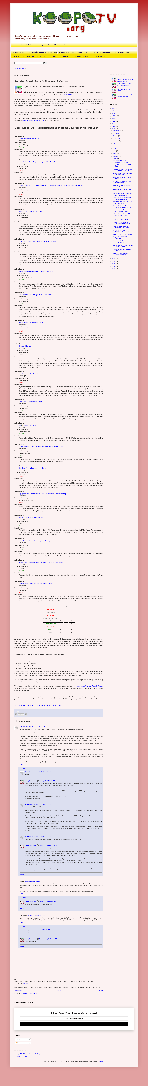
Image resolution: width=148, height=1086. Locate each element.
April (114, 151)
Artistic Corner (19, 52)
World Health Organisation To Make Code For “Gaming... (121, 226)
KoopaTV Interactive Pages (58, 45)
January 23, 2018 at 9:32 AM (37, 726)
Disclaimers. (26, 983)
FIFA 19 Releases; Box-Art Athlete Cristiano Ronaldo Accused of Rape (125, 79)
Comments (20, 1043)
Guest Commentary (33, 56)
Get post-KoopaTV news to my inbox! (74, 1023)
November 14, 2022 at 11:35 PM (48, 939)
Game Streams (81, 52)
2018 (113, 128)
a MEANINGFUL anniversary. (72, 95)
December (116, 131)
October (115, 136)
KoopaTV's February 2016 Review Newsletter (125, 95)
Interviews (52, 56)
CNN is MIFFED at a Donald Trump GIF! (31, 402)
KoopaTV (66, 56)
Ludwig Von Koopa (30, 781)
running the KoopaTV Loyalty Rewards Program (88, 686)
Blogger (101, 1061)
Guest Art (16, 56)
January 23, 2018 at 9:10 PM (42, 804)
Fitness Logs (64, 52)
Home (15, 45)
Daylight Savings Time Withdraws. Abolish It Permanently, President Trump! (43, 494)
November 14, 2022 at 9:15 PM (42, 930)
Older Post (100, 990)
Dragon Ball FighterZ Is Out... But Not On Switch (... (122, 173)
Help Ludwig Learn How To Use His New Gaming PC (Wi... (122, 169)
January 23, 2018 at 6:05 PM (47, 901)
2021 (113, 121)
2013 (113, 269)
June (114, 146)
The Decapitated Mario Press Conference (32, 374)
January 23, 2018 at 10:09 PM (48, 845)
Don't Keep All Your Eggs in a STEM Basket (32, 468)
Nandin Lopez (24, 726)
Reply (21, 764)
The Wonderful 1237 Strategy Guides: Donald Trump (35, 295)
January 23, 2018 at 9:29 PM (42, 836)
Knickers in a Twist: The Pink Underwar (31, 517)
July (114, 143)
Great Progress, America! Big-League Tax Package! (35, 541)
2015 (113, 263)
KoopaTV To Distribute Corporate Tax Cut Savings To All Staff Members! (41, 562)
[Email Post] (17, 712)
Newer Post (18, 990)
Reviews (99, 56)
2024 (113, 113)
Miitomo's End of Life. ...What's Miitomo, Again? (122, 177)
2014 (113, 266)
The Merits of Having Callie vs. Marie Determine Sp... (122, 182)
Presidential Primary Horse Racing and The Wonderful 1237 (37, 241)
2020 (113, 123)
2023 (113, 116)
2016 (113, 261)
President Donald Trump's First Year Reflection (122, 190)
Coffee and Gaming (25, 346)
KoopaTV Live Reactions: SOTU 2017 (31, 211)
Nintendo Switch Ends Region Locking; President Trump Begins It (39, 162)
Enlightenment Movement (42, 52)
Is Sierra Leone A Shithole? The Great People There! (35, 583)
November (116, 133)
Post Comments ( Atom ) (29, 993)
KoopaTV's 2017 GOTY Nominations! (120, 237)
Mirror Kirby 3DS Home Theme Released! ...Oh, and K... (122, 198)
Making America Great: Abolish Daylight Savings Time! (36, 271)
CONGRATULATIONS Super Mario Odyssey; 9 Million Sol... (123, 161)
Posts (18, 1039)
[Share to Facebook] (23, 714)
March (115, 153)
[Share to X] (21, 714)
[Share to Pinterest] (26, 714)
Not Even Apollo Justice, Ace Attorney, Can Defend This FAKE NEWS (41, 446)
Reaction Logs (82, 56)
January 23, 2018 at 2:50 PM (33, 881)
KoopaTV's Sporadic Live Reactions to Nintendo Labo (122, 206)
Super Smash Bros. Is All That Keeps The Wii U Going (121, 218)
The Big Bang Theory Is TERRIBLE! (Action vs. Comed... (123, 231)
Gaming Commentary (101, 52)
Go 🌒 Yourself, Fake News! (28, 425)
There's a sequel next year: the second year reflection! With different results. (38, 705)
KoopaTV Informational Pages (32, 45)
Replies (24, 768)
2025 (113, 111)
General (121, 52)
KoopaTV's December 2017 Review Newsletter (121, 254)
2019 (113, 126)
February (116, 156)
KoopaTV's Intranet (21, 1056)
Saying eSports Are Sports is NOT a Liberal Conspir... (123, 245)
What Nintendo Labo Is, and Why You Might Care (122, 202)
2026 (113, 108)
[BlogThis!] (19, 714)
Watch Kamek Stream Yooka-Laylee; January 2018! (121, 241)
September (116, 138)
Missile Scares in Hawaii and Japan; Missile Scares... (121, 210)
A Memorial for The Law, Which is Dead (31, 322)
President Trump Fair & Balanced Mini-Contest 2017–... (123, 194)
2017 (113, 258)
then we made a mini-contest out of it (33, 120)
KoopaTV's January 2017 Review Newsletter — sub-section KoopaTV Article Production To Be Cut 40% (51, 185)
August (115, 141)
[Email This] (16, 714)
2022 (113, 118)
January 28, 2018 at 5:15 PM (36, 915)
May (114, 148)
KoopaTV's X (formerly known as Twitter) (28, 1054)
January (115, 158)
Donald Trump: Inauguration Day (29, 138)
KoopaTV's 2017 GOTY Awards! (122, 234)
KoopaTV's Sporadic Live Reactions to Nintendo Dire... (122, 222)
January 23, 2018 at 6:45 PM (47, 781)
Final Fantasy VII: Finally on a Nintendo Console (125, 84)
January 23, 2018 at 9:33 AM (42, 772)
